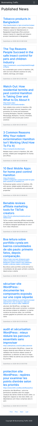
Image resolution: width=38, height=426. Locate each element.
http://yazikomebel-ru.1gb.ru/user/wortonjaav (18, 25)
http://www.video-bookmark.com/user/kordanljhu (14, 103)
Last (26, 412)
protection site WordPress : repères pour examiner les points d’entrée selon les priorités (17, 378)
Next (21, 412)
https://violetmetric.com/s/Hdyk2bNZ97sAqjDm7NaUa (18, 66)
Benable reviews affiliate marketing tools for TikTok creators (15, 208)
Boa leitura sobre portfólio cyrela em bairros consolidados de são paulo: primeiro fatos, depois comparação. (18, 248)
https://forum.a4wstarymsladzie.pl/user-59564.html (17, 217)
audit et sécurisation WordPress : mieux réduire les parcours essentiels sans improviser (17, 335)
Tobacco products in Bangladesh (16, 20)
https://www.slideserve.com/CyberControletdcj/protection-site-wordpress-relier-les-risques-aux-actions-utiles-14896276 (18, 301)
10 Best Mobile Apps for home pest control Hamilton (17, 172)
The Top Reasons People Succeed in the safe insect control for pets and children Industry (18, 55)
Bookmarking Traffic (9, 2)
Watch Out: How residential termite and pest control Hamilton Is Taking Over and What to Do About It (18, 93)
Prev (16, 412)
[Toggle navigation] (34, 2)
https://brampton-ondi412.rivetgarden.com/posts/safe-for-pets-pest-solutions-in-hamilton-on (19, 179)
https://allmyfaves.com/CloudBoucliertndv (17, 346)
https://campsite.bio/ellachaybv (14, 149)
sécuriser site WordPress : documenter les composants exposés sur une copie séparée (18, 290)
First (11, 412)
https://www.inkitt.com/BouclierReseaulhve (18, 388)
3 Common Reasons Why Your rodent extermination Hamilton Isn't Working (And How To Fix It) (19, 139)
